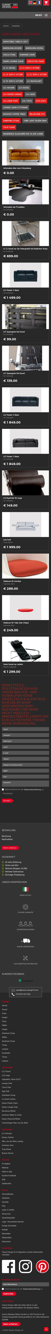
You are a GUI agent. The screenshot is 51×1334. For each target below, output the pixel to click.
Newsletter (6, 1233)
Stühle (4, 1025)
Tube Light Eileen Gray (35, 120)
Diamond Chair (27, 55)
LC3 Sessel (24, 87)
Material (5, 1167)
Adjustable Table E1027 (11, 1079)
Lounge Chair (7, 1083)
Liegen (4, 1017)
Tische (4, 1045)
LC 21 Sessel (9, 68)
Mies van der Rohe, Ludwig (12, 1141)
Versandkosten (7, 1194)
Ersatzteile (16, 26)
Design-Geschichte (9, 1225)
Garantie (5, 1202)
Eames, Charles (8, 1137)
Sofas (4, 1013)
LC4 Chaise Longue (12, 94)
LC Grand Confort (8, 1099)
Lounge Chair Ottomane (15, 107)
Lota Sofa (41, 101)
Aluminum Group (8, 1033)
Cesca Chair (6, 1087)
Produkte (5, 1001)
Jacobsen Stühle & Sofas (12, 1115)
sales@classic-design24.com (27, 990)
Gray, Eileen (6, 1149)
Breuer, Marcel (7, 1153)
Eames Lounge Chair (13, 61)
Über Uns (5, 1160)
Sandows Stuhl (11, 120)
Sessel (4, 1005)
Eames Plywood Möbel (11, 1119)
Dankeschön (6, 1183)
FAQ (3, 1206)
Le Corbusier (7, 1133)
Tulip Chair (9, 127)
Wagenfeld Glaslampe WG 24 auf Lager (23, 134)
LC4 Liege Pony (10, 101)
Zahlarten (6, 1198)
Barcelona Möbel (8, 1111)
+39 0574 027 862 (23, 994)
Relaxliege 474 (37, 114)
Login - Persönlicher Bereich (13, 1221)
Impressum (6, 1241)
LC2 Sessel (6, 1071)
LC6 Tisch (27, 101)
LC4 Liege (30, 94)
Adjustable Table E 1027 (15, 41)
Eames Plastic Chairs (10, 1103)
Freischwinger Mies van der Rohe (15, 1123)
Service (6, 26)
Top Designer (7, 1129)
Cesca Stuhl (9, 55)
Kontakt (5, 1229)
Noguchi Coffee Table (14, 114)
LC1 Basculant (34, 81)
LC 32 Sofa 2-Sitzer (37, 74)
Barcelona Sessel (34, 48)
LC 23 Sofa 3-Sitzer (13, 74)
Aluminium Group (8, 1095)
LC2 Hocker (9, 87)
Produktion (6, 1163)
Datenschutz (6, 1237)
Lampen (5, 1049)
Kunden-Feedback (9, 1175)
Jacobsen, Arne (7, 1145)
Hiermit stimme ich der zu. (24, 789)
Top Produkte (7, 1067)
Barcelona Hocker (12, 48)
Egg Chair (5, 1091)
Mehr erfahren (9, 848)
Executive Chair (36, 61)
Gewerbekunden (8, 1218)
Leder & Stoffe (8, 1210)
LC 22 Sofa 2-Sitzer (29, 68)
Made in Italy (7, 1171)
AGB (3, 1179)
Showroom (6, 1214)
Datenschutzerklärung (32, 789)
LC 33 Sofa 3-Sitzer (13, 81)
